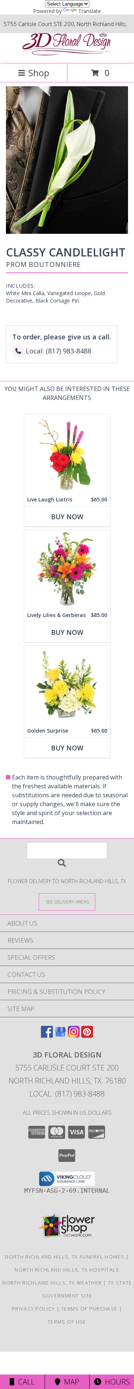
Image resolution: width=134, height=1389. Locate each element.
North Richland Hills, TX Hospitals (67, 1269)
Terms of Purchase (89, 1308)
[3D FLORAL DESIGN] (67, 53)
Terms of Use (67, 1321)
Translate (89, 10)
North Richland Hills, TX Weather (52, 1282)
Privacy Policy (33, 1308)
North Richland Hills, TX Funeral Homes (64, 1256)
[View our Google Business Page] (60, 1035)
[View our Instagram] (74, 1035)
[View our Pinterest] (87, 1035)
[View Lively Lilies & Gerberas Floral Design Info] (67, 569)
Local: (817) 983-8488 (67, 1094)
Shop (38, 73)
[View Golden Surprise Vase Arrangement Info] (67, 685)
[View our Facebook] (47, 1035)
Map (69, 1382)
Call (25, 1382)
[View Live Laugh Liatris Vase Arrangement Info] (67, 453)
